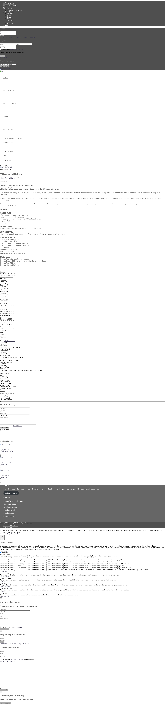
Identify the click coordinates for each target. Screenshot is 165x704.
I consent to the (12, 426)
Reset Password (5, 66)
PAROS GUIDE (8, 12)
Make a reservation (5, 703)
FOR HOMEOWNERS (14, 10)
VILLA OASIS (4, 449)
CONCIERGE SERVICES (11, 5)
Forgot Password (23, 644)
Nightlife (10, 23)
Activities (10, 20)
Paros (5, 339)
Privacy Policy (8, 527)
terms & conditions (16, 50)
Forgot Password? (29, 37)
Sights (9, 17)
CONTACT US (8, 9)
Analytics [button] (3, 581)
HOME (5, 2)
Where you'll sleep (6, 277)
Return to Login (5, 68)
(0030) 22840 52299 (10, 504)
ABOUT (6, 7)
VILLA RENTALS (8, 4)
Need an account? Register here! (11, 37)
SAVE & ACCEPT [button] (5, 596)
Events (9, 18)
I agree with (12, 50)
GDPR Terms (17, 426)
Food (8, 22)
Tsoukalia (3, 464)
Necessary (5, 553)
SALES (5, 25)
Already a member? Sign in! (9, 661)
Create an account (28, 659)
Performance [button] (4, 576)
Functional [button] (3, 571)
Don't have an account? (8, 644)
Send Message (4, 427)
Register (3, 55)
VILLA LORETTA (5, 462)
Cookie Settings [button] (5, 534)
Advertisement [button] (5, 586)
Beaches (10, 13)
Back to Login (4, 57)
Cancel (2, 690)
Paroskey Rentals (9, 510)
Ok (6, 690)
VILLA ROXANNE (6, 476)
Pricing (2, 272)
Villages (9, 15)
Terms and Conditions (7, 393)
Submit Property (11, 493)
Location (3, 337)
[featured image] (6, 167)
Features (3, 344)
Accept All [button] (14, 534)
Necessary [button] (3, 551)
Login (2, 35)
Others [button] (2, 591)
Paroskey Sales (8, 513)
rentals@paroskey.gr (10, 507)
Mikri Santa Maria (7, 178)
